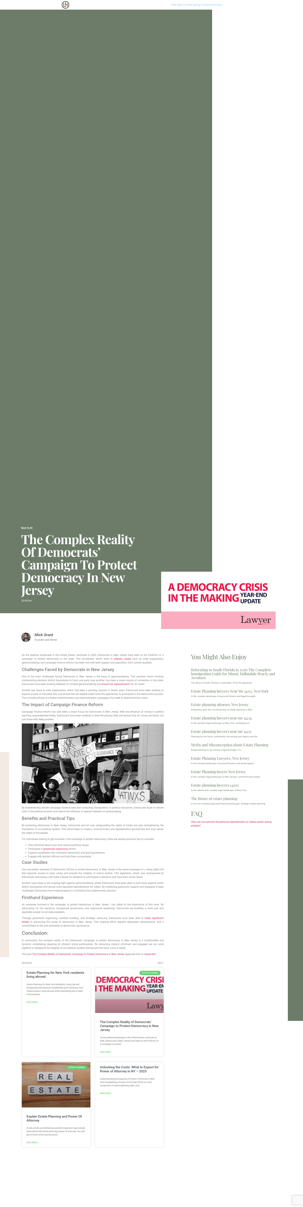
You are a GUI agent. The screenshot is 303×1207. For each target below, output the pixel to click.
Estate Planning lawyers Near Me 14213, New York (230, 690)
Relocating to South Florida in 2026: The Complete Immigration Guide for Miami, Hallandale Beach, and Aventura (233, 673)
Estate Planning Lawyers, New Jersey (220, 758)
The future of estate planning (214, 798)
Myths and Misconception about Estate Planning (229, 744)
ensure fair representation (115, 684)
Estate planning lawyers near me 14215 (221, 731)
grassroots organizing (55, 848)
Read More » (33, 1002)
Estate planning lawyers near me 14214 (221, 717)
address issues (122, 658)
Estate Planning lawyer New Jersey (218, 771)
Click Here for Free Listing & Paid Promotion (196, 5)
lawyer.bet (149, 954)
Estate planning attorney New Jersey (220, 704)
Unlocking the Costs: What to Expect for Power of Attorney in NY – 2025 (129, 1069)
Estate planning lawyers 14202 (215, 784)
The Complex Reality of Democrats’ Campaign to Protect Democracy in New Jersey (78, 954)
